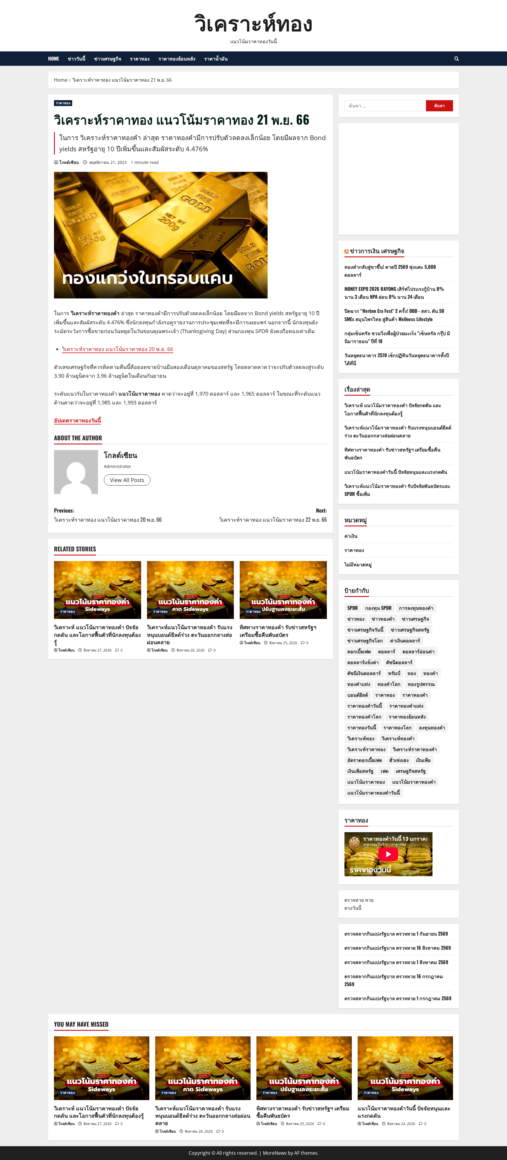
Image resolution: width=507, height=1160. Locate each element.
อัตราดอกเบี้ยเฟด (364, 759)
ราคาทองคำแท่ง (406, 705)
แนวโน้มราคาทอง (366, 781)
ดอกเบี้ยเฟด (359, 651)
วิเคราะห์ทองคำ (398, 738)
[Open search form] (456, 58)
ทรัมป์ (394, 672)
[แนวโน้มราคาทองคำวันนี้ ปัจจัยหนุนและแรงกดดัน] (405, 1068)
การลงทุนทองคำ (416, 607)
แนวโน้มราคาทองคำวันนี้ (373, 792)
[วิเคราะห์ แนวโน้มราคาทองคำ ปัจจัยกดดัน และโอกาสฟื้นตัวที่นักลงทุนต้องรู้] (97, 590)
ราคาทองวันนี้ (361, 727)
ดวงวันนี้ (352, 908)
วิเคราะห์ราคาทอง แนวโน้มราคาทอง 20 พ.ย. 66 (117, 348)
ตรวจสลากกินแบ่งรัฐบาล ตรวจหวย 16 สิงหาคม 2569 (397, 947)
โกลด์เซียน (69, 162)
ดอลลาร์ (386, 651)
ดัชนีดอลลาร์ (399, 662)
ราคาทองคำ (415, 694)
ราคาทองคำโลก (364, 716)
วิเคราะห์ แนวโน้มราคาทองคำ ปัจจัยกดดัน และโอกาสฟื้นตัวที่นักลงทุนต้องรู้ (97, 634)
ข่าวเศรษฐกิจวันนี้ (365, 629)
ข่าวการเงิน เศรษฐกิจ (377, 250)
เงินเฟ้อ (423, 759)
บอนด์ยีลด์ (357, 694)
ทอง (412, 672)
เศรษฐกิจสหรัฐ (411, 770)
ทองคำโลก (389, 683)
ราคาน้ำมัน (216, 58)
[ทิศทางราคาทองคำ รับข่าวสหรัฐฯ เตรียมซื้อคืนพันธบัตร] (283, 590)
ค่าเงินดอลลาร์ (405, 640)
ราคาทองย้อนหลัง (176, 58)
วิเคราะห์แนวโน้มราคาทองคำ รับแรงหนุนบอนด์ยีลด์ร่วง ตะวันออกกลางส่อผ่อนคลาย (189, 634)
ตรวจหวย (354, 900)
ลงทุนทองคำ (432, 727)
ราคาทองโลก (397, 727)
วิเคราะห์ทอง (254, 21)
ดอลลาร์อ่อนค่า (419, 651)
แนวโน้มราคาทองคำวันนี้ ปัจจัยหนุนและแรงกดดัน (395, 471)
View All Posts (127, 480)
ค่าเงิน (350, 535)
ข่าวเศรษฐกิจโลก (365, 640)
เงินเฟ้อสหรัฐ (360, 770)
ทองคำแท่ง (358, 683)
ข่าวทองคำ (383, 618)
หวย (369, 900)
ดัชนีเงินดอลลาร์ (364, 672)
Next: (273, 514)
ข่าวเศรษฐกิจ (107, 58)
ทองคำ (430, 672)
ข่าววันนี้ (76, 58)
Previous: (108, 514)
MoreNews (275, 1153)
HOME (53, 58)
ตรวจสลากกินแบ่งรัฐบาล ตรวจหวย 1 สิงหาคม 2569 (396, 962)
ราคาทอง (140, 58)
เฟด (384, 770)
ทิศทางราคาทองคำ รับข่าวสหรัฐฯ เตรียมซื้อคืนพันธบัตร (278, 630)
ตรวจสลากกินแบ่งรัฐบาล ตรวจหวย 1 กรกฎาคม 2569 (398, 998)
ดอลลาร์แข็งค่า (363, 662)
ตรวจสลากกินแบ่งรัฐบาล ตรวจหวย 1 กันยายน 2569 (396, 933)
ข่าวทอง (355, 618)
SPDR (352, 607)
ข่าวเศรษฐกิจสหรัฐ (410, 629)
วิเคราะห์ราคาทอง (366, 749)
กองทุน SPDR (378, 607)
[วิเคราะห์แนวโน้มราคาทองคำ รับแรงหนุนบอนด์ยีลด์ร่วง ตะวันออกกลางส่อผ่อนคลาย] (190, 590)
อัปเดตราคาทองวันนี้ (77, 420)
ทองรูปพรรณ (421, 683)
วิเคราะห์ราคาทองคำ (415, 749)
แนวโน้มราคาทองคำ (414, 781)
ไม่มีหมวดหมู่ (358, 564)
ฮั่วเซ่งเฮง (399, 759)
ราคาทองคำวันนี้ (364, 705)
